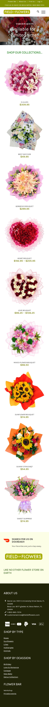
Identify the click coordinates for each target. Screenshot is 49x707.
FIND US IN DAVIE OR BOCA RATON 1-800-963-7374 (24, 5)
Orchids (7, 651)
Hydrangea (8, 647)
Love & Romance (11, 667)
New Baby (8, 674)
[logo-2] (20, 12)
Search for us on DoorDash (22, 540)
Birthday (7, 664)
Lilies (6, 644)
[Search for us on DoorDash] (6, 540)
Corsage (7, 670)
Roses (6, 638)
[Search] (37, 12)
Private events (10, 693)
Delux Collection (11, 677)
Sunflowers (8, 641)
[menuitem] (12, 1)
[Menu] (42, 12)
